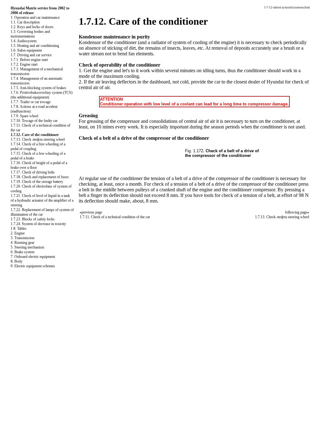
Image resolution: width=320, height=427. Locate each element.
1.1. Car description (25, 22)
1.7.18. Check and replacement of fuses (40, 177)
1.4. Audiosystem (24, 41)
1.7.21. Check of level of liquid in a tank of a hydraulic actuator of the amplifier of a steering (42, 200)
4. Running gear (22, 242)
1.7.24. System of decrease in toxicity (38, 224)
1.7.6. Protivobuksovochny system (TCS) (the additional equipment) (41, 94)
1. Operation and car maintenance (35, 17)
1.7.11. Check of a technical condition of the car (115, 217)
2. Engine (18, 233)
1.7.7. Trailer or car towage (31, 102)
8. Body (16, 261)
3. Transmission (22, 238)
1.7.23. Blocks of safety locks (33, 219)
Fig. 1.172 (194, 150)
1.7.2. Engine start (24, 64)
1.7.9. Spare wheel (24, 116)
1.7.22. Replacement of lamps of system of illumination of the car (42, 212)
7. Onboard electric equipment (33, 256)
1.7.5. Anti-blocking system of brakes (38, 88)
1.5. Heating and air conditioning (35, 45)
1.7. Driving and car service (31, 55)
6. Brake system (22, 252)
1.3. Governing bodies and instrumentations (30, 33)
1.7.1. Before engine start (29, 60)
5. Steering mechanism (27, 247)
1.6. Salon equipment (26, 50)
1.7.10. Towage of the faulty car (34, 120)
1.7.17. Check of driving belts (33, 172)
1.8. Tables (19, 228)
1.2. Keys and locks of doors (32, 27)
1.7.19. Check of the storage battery (37, 181)
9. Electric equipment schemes (33, 266)
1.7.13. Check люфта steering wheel (38, 139)
